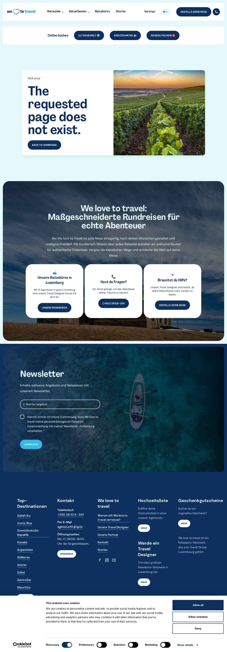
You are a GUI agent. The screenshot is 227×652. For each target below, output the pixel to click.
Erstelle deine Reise (194, 11)
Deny (198, 628)
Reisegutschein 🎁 (163, 35)
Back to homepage (44, 145)
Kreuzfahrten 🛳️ (125, 35)
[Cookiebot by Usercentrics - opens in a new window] (22, 645)
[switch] (102, 645)
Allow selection (198, 616)
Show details (185, 644)
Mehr (144, 528)
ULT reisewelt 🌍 (89, 35)
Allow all (198, 605)
